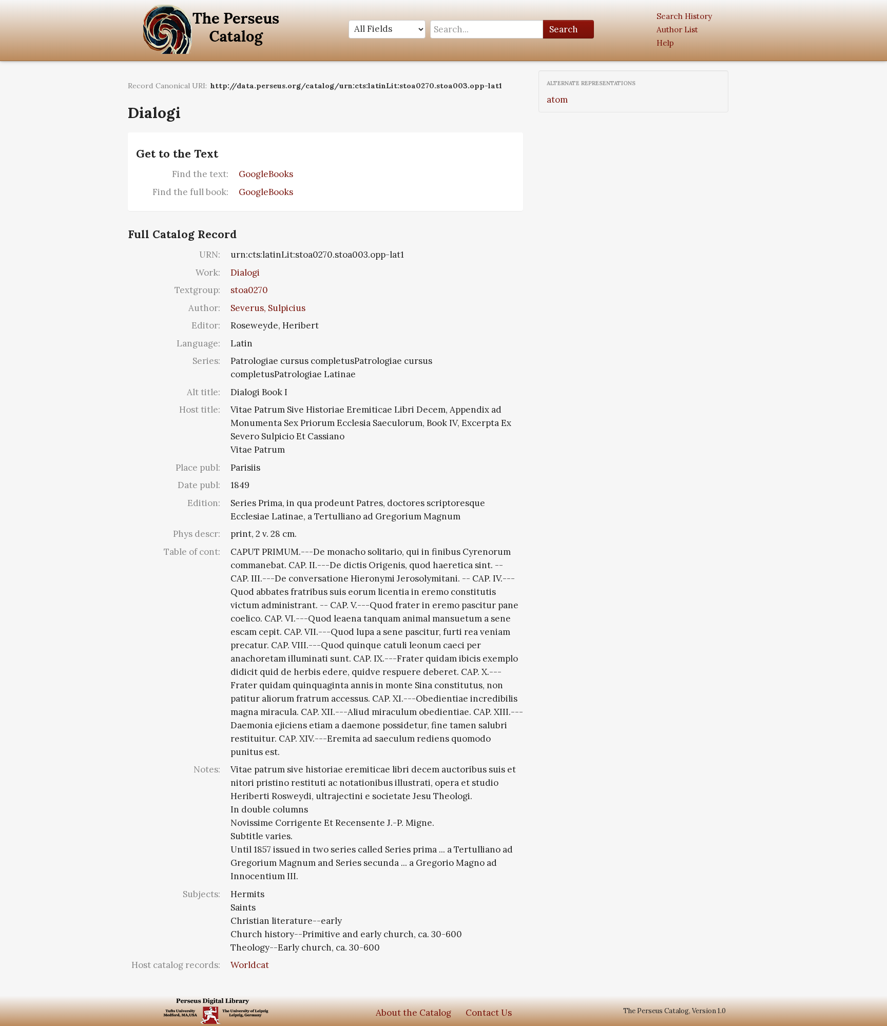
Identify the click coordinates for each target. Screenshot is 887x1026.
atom (557, 99)
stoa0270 (249, 290)
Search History (684, 16)
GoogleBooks (266, 174)
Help (665, 43)
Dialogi (245, 272)
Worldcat (249, 965)
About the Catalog (413, 1012)
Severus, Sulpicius (267, 308)
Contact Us (489, 1012)
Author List (677, 29)
